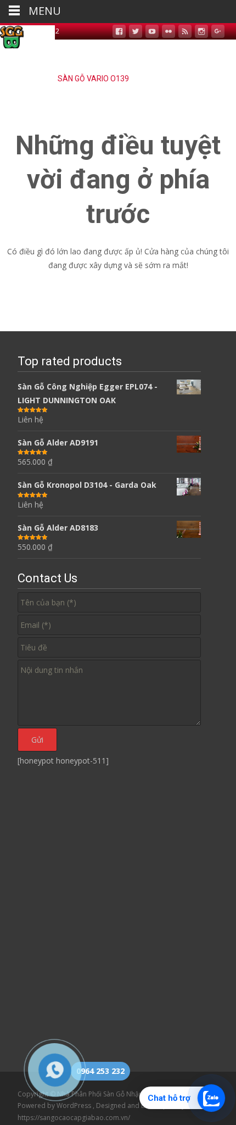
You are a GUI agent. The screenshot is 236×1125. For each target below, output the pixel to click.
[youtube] (152, 32)
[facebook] (119, 32)
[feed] (185, 32)
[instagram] (201, 32)
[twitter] (135, 32)
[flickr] (168, 32)
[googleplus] (217, 32)
